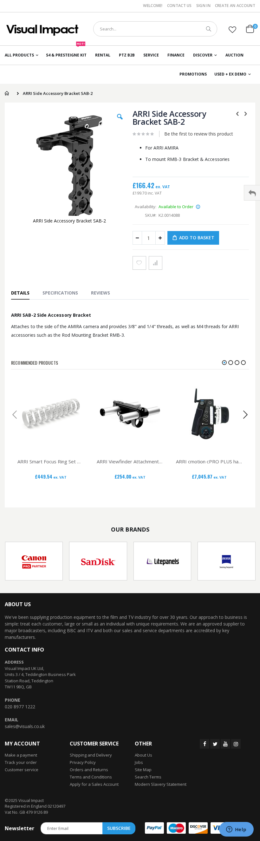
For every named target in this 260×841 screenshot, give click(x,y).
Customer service (21, 769)
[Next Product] (245, 113)
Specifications (60, 293)
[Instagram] (236, 744)
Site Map (143, 769)
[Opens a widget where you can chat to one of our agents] (236, 830)
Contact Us (179, 5)
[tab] (23, 293)
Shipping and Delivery (91, 755)
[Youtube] (225, 744)
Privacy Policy (83, 762)
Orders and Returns (89, 769)
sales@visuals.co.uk (25, 726)
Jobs (139, 762)
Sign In (203, 5)
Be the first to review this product (198, 134)
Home (7, 93)
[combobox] (155, 28)
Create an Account (235, 5)
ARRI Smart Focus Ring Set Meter (50, 461)
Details (20, 293)
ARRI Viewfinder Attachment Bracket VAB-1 (130, 461)
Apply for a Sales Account (94, 784)
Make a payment (21, 755)
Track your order (21, 762)
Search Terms (148, 777)
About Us (143, 755)
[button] (232, 29)
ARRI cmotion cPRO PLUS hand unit (209, 461)
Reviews (100, 293)
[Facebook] (204, 744)
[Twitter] (215, 744)
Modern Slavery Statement (160, 784)
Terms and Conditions (91, 777)
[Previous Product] (237, 113)
